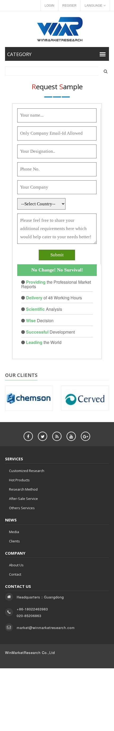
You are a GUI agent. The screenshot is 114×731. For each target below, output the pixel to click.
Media (14, 531)
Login (49, 5)
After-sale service (23, 498)
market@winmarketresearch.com (46, 627)
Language (93, 5)
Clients (14, 541)
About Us (16, 565)
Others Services (22, 507)
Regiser (69, 5)
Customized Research (26, 470)
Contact (15, 574)
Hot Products (19, 480)
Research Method (23, 489)
